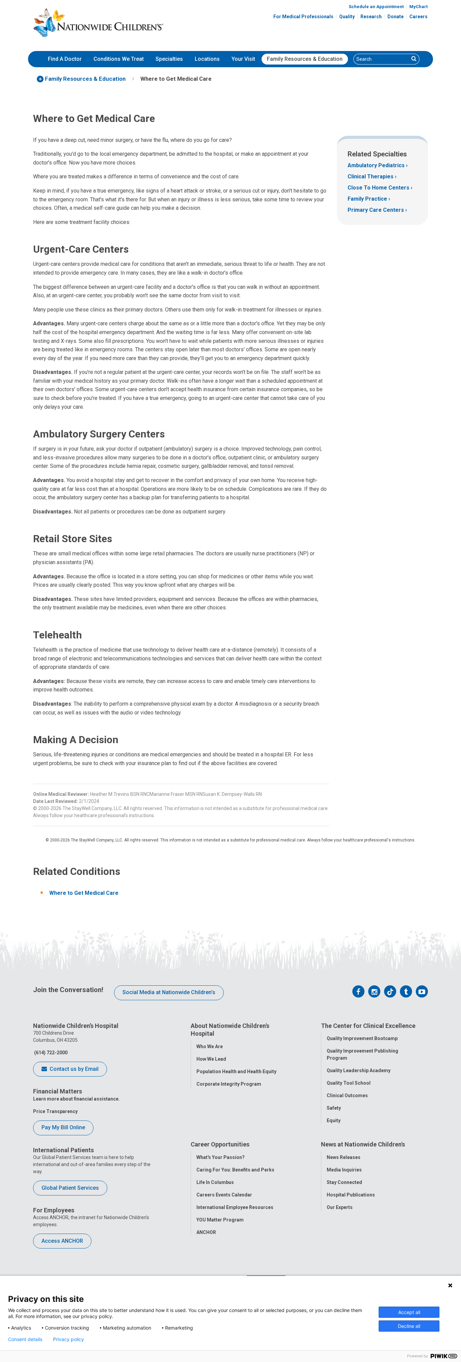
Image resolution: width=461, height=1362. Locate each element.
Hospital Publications (351, 1194)
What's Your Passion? (220, 1157)
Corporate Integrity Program (228, 1084)
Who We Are (209, 1046)
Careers (418, 16)
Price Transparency (55, 1111)
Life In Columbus (215, 1182)
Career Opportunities (220, 1144)
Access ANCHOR (62, 1241)
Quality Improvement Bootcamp (362, 1038)
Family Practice (367, 199)
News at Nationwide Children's (363, 1144)
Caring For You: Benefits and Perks (235, 1169)
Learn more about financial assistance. (76, 1099)
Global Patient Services (70, 1188)
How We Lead (211, 1059)
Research (371, 16)
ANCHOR (206, 1232)
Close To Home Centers (378, 187)
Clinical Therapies (371, 176)
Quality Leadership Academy (358, 1070)
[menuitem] (65, 59)
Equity (334, 1120)
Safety (334, 1108)
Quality (347, 16)
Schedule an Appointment (376, 6)
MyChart (418, 6)
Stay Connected (344, 1182)
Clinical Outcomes (347, 1095)
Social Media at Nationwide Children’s (169, 992)
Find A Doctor (65, 59)
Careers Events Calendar (224, 1194)
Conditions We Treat (118, 59)
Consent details (25, 1339)
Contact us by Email (73, 1069)
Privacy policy (68, 1339)
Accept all (409, 1312)
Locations (207, 59)
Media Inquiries (344, 1169)
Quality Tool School (349, 1083)
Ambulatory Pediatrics (376, 165)
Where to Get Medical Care (83, 893)
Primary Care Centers (376, 210)
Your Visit (243, 59)
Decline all (409, 1326)
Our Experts (340, 1207)
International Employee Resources (234, 1207)
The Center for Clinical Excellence (368, 1025)
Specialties (169, 59)
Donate (395, 16)
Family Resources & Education (305, 59)
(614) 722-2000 (50, 1052)
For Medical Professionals (303, 16)
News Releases (343, 1157)
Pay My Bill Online (63, 1127)
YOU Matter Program (220, 1219)
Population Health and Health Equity (236, 1071)
